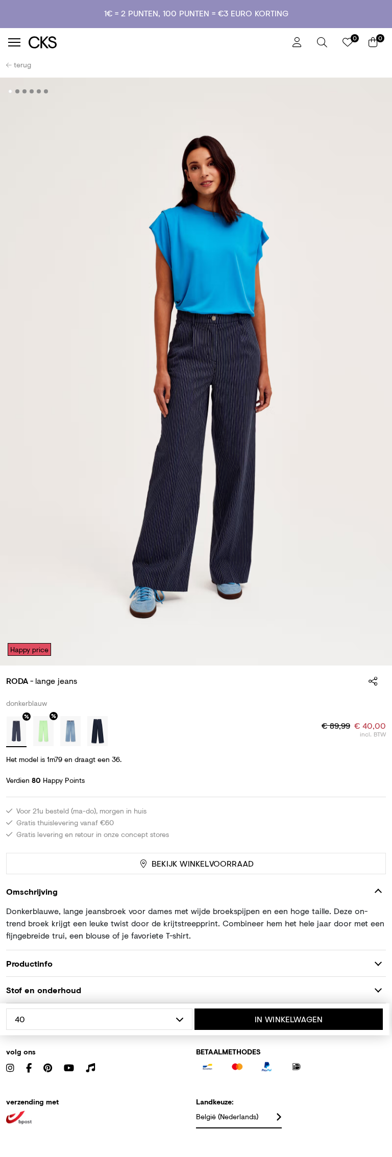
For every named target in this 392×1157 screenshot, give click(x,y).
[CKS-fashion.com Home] (157, 42)
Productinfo (29, 963)
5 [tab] (39, 91)
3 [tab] (25, 91)
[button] (322, 42)
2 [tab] (17, 91)
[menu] (14, 42)
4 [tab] (32, 91)
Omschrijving (32, 891)
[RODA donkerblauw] (16, 732)
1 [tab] (10, 91)
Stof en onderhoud (43, 990)
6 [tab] (46, 91)
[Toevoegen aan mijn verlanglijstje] (370, 92)
